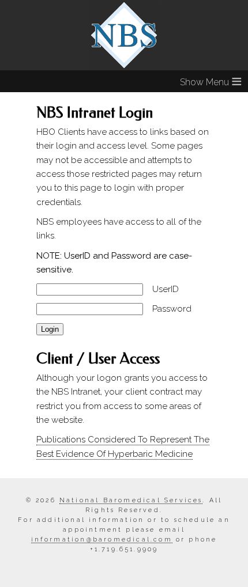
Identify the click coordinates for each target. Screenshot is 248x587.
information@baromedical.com (101, 539)
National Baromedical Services (131, 500)
